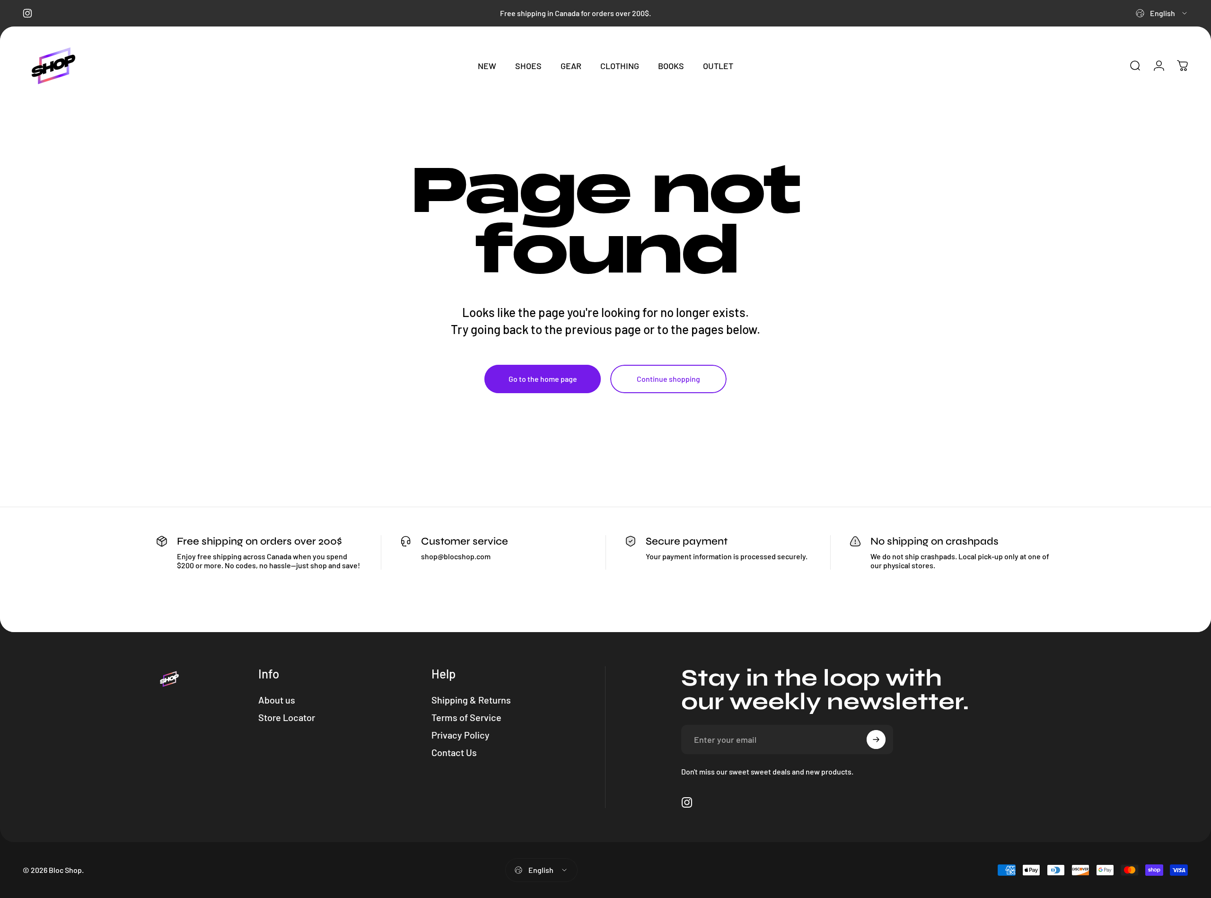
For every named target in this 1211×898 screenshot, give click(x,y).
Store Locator (286, 717)
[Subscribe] (876, 739)
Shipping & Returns (471, 699)
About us (276, 699)
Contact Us (454, 752)
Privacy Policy (460, 734)
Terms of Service (466, 717)
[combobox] (1162, 13)
